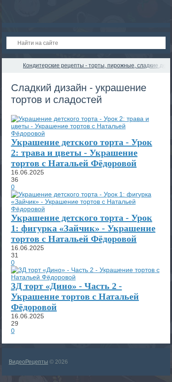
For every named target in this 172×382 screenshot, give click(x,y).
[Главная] (10, 65)
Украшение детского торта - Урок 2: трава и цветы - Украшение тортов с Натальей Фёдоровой (81, 152)
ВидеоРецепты (28, 362)
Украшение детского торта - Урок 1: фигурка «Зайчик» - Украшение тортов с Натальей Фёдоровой (83, 228)
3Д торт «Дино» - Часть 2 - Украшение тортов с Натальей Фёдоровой (75, 296)
